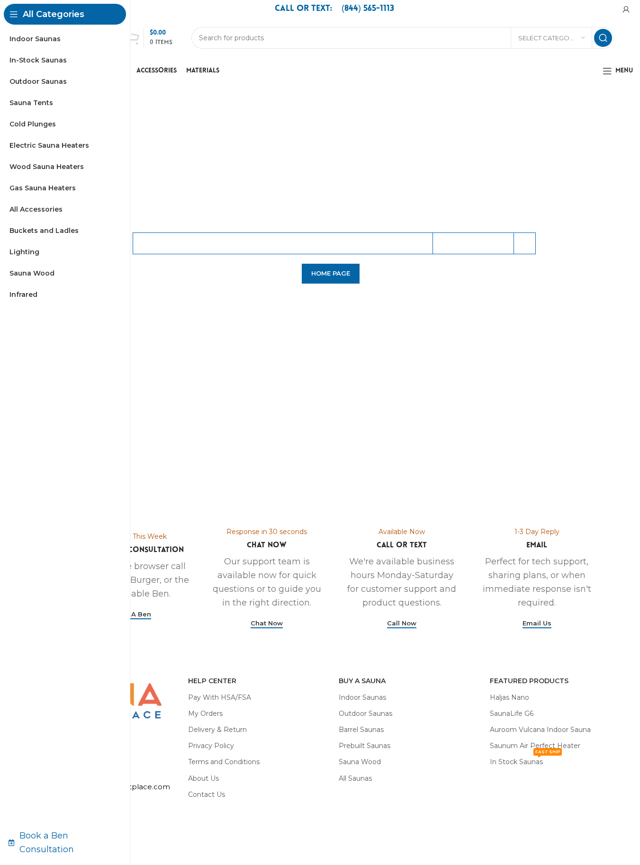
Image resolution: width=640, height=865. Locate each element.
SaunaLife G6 (511, 713)
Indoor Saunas (362, 697)
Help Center (212, 681)
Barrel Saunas (361, 729)
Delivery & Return (217, 729)
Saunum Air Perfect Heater (535, 745)
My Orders (205, 713)
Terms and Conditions (224, 762)
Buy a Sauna (362, 681)
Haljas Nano (509, 697)
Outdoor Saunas (365, 713)
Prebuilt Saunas (364, 745)
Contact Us (206, 794)
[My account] (626, 9)
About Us (203, 778)
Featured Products (529, 681)
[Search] (603, 38)
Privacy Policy (211, 745)
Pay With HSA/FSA (219, 697)
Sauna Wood (360, 762)
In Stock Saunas (525, 760)
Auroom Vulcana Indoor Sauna (540, 729)
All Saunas (355, 778)
